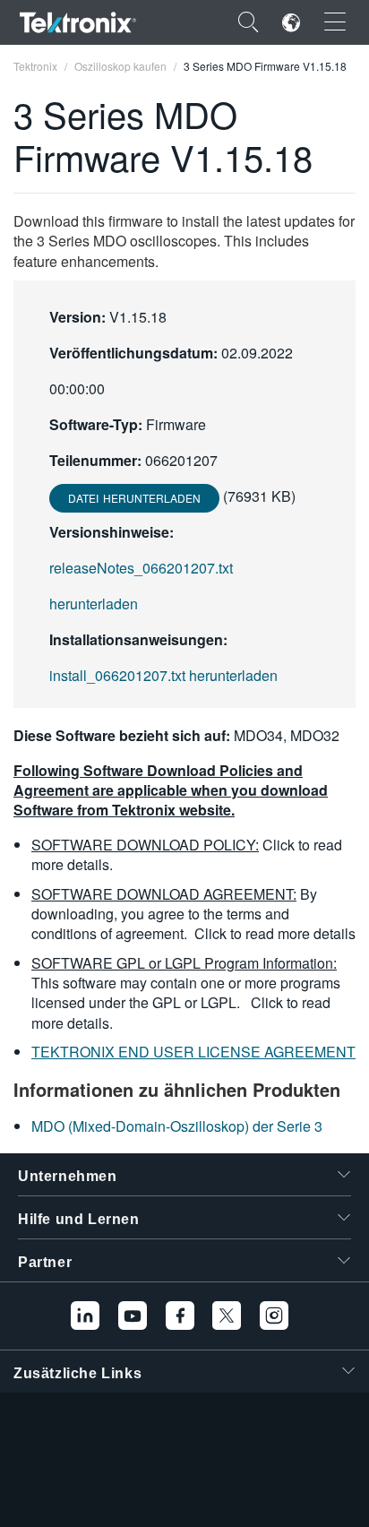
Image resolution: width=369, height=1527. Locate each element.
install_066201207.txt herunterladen (163, 675)
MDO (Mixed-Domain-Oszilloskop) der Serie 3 (176, 1126)
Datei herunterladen (134, 497)
